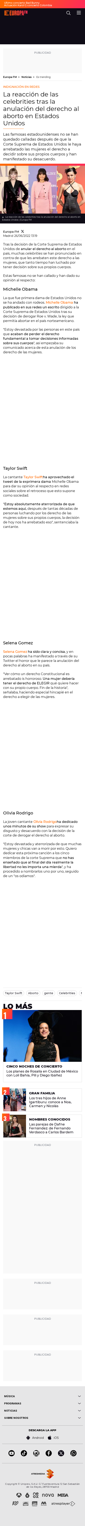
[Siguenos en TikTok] (24, 1455)
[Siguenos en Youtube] (11, 1455)
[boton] (61, 1396)
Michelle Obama (59, 302)
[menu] (79, 12)
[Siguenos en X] (61, 1455)
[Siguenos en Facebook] (49, 1455)
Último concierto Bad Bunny (22, 2)
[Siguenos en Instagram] (36, 1455)
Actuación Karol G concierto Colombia (28, 5)
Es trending (43, 77)
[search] (68, 13)
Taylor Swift (33, 477)
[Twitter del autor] (22, 232)
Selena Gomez (15, 652)
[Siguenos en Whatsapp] (73, 1455)
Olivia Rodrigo (45, 822)
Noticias (26, 77)
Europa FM (10, 77)
